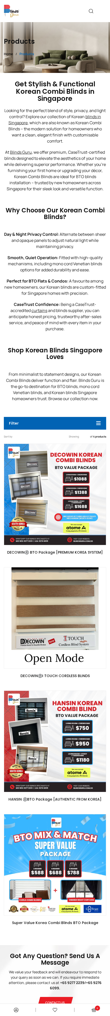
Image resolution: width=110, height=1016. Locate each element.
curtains (39, 310)
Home (8, 54)
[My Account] (16, 1010)
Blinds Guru (21, 152)
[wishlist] (55, 1010)
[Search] (91, 11)
